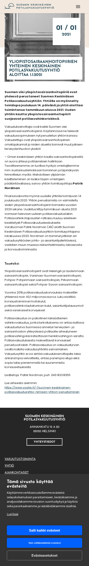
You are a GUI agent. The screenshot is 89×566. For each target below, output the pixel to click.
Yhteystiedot (44, 442)
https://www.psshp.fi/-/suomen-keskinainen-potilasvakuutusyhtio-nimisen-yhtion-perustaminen (42, 389)
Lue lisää (12, 514)
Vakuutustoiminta (20, 459)
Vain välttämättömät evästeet (45, 543)
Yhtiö (9, 465)
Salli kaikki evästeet (44, 530)
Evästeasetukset (44, 555)
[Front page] (29, 6)
